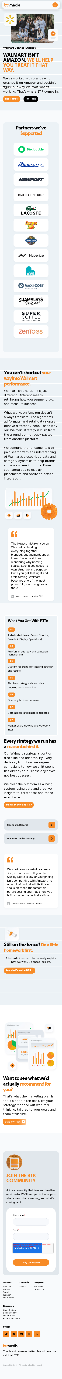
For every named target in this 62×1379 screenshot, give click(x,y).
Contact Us (39, 1289)
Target (6, 1292)
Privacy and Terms (11, 1318)
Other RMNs (8, 1298)
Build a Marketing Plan (19, 805)
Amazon (7, 1287)
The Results (12, 99)
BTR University (10, 1313)
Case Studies (9, 1310)
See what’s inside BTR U (20, 970)
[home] (12, 4)
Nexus (23, 1287)
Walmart (7, 1289)
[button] (55, 4)
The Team (31, 99)
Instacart (7, 1295)
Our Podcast (9, 1315)
